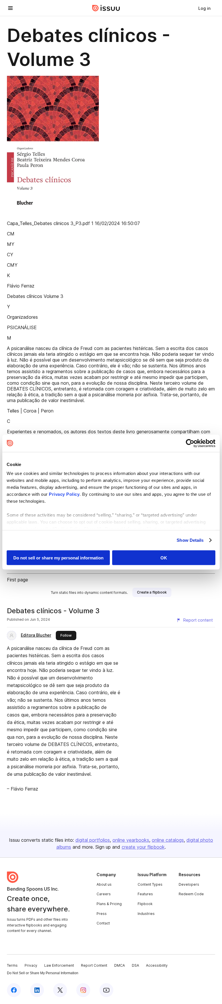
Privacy (31, 965)
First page (17, 580)
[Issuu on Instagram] (83, 990)
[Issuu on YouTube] (106, 990)
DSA (135, 965)
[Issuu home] (106, 8)
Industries (146, 913)
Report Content (94, 965)
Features (145, 894)
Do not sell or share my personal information (58, 557)
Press (102, 913)
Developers (189, 884)
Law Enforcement (59, 965)
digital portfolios (92, 840)
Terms (12, 965)
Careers (104, 894)
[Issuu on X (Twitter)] (60, 990)
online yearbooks (130, 840)
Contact (103, 923)
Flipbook (145, 904)
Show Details (190, 540)
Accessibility (157, 965)
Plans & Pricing (109, 904)
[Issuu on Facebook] (14, 990)
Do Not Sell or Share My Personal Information (42, 973)
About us (104, 884)
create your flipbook (143, 847)
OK (163, 557)
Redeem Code (191, 894)
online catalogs (168, 840)
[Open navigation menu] (10, 8)
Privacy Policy (64, 494)
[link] (204, 8)
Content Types (150, 884)
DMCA (119, 965)
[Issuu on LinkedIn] (37, 990)
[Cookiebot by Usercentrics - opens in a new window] (190, 443)
